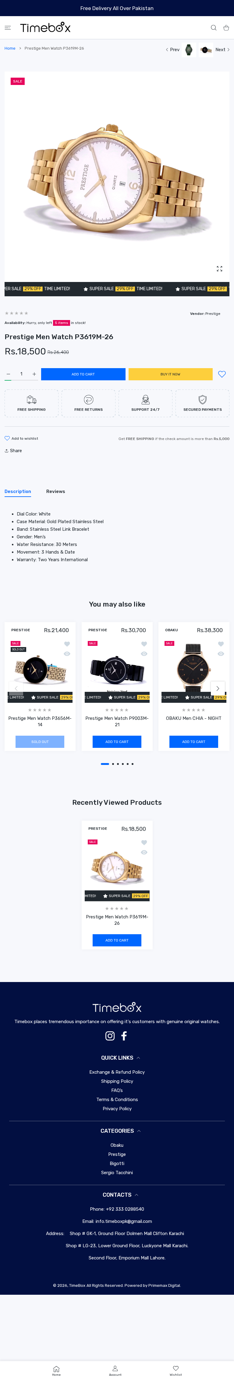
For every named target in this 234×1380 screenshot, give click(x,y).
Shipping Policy (117, 1081)
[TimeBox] (45, 27)
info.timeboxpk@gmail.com (124, 1221)
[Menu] (8, 27)
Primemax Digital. (164, 1285)
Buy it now (170, 374)
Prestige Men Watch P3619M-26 (117, 920)
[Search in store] (213, 27)
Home (10, 48)
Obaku (117, 1145)
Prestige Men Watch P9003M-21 (117, 721)
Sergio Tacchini (117, 1172)
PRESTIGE (20, 630)
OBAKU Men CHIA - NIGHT (194, 718)
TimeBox (77, 1285)
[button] (105, 764)
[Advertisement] (117, 1337)
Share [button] (16, 450)
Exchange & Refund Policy (117, 1072)
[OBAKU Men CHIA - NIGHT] (193, 670)
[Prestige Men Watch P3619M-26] (117, 868)
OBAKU (171, 630)
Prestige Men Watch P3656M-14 (40, 721)
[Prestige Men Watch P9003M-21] (117, 670)
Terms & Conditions (117, 1099)
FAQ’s (117, 1090)
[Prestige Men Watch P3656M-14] (40, 670)
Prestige (117, 1154)
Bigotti (117, 1163)
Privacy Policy (117, 1108)
